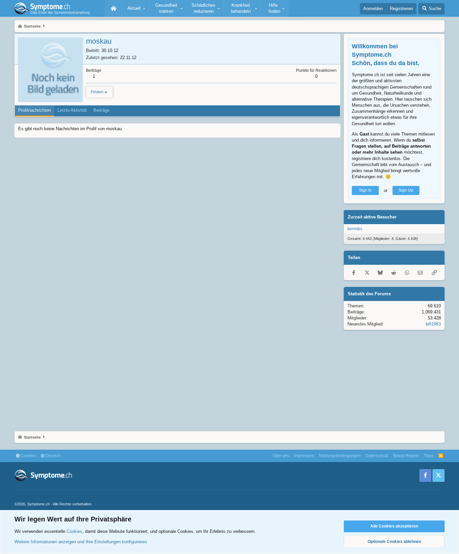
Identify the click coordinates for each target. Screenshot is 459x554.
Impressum (304, 455)
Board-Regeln (406, 455)
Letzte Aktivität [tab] (72, 110)
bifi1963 (433, 323)
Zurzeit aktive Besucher (372, 216)
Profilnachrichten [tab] (34, 110)
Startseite (114, 8)
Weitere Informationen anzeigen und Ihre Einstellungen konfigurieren (80, 541)
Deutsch (53, 455)
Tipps (429, 455)
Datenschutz (377, 455)
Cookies (28, 455)
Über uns (281, 455)
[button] (135, 8)
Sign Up (406, 190)
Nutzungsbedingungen (340, 455)
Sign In (365, 190)
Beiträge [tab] (101, 110)
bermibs (354, 228)
